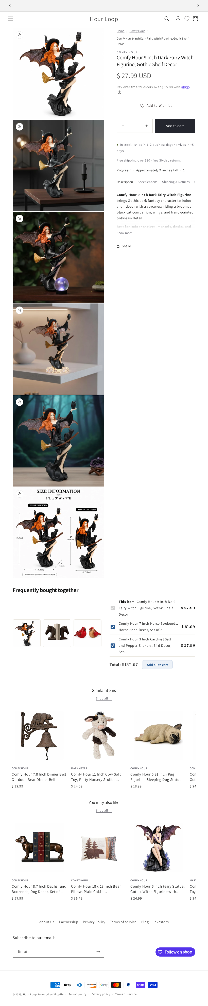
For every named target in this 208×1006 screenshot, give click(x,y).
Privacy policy (101, 994)
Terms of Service (123, 922)
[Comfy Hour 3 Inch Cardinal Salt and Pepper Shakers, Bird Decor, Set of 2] (87, 633)
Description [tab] (125, 181)
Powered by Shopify (51, 994)
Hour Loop (30, 994)
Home (120, 31)
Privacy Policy (94, 922)
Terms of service (125, 994)
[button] (10, 18)
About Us (47, 922)
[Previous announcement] (9, 5)
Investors (161, 922)
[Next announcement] (198, 5)
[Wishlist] (187, 18)
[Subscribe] (98, 952)
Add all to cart (157, 664)
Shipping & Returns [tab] (175, 181)
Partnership (68, 922)
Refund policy (77, 994)
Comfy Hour (137, 31)
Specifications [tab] (148, 181)
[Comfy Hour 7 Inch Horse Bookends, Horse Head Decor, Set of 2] (57, 633)
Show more (124, 233)
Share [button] (126, 246)
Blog (145, 922)
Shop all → (104, 698)
